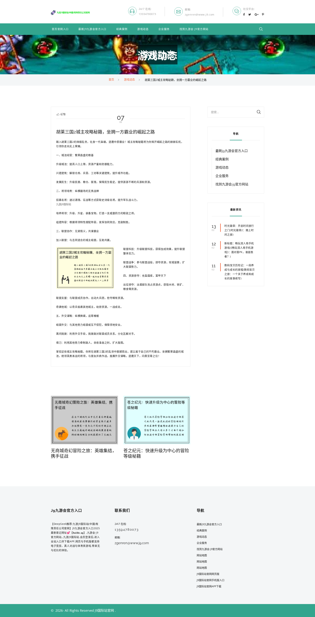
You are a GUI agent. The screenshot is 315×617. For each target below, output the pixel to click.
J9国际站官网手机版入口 (210, 580)
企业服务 (164, 29)
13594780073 (147, 14)
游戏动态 (143, 29)
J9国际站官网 (104, 610)
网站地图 (202, 555)
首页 (111, 79)
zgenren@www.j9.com (199, 14)
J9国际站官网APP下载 (209, 586)
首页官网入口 (60, 29)
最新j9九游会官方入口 (92, 29)
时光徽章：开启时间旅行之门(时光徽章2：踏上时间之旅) (239, 230)
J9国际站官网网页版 (208, 574)
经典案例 (122, 29)
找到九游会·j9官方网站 (194, 29)
